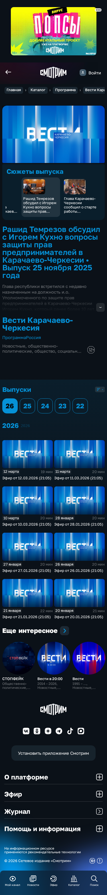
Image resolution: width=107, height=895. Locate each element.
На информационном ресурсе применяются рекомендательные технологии (42, 850)
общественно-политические (30, 348)
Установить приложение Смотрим (53, 753)
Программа (65, 90)
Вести (78, 678)
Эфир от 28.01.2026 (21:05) (78, 524)
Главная (14, 90)
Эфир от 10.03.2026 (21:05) (26, 524)
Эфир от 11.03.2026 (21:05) (78, 478)
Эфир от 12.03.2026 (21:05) (26, 478)
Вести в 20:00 (49, 678)
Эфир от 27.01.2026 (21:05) (26, 570)
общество (45, 351)
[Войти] (83, 72)
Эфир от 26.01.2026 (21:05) (78, 570)
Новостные (13, 345)
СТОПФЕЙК (13, 678)
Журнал (17, 811)
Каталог (38, 90)
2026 (25, 425)
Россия (33, 337)
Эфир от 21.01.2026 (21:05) (26, 616)
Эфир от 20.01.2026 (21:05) (78, 616)
